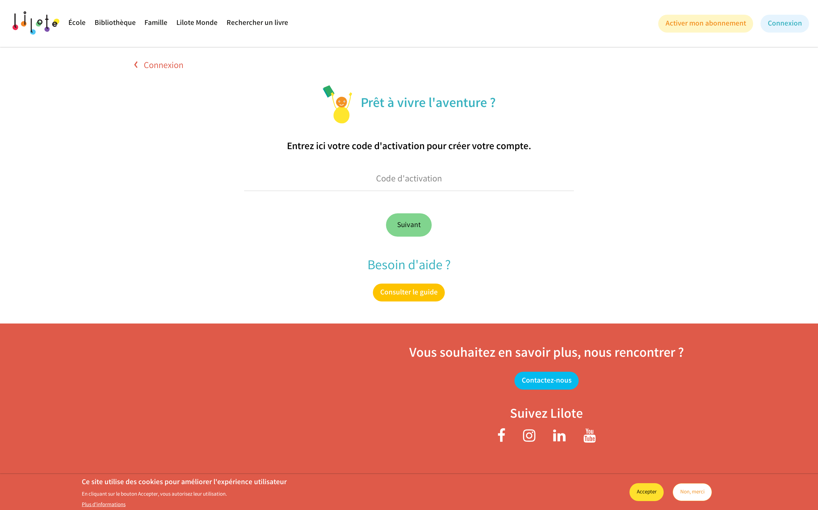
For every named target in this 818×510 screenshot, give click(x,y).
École (77, 23)
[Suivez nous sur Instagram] (529, 439)
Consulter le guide (409, 293)
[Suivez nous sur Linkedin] (559, 439)
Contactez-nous (546, 381)
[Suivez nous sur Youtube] (589, 439)
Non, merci (692, 492)
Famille (155, 23)
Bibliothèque (115, 23)
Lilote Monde (197, 23)
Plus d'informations (104, 505)
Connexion (162, 66)
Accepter (647, 492)
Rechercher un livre (257, 23)
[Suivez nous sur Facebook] (501, 439)
